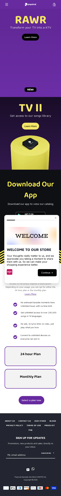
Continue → (47, 272)
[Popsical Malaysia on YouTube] (28, 469)
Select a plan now (31, 400)
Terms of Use (34, 425)
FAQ (30, 430)
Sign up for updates (30, 437)
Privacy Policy (14, 425)
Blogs (53, 421)
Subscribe (46, 453)
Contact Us (25, 421)
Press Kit (50, 425)
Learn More (30, 37)
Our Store (40, 421)
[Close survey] (55, 218)
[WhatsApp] (33, 469)
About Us (10, 421)
